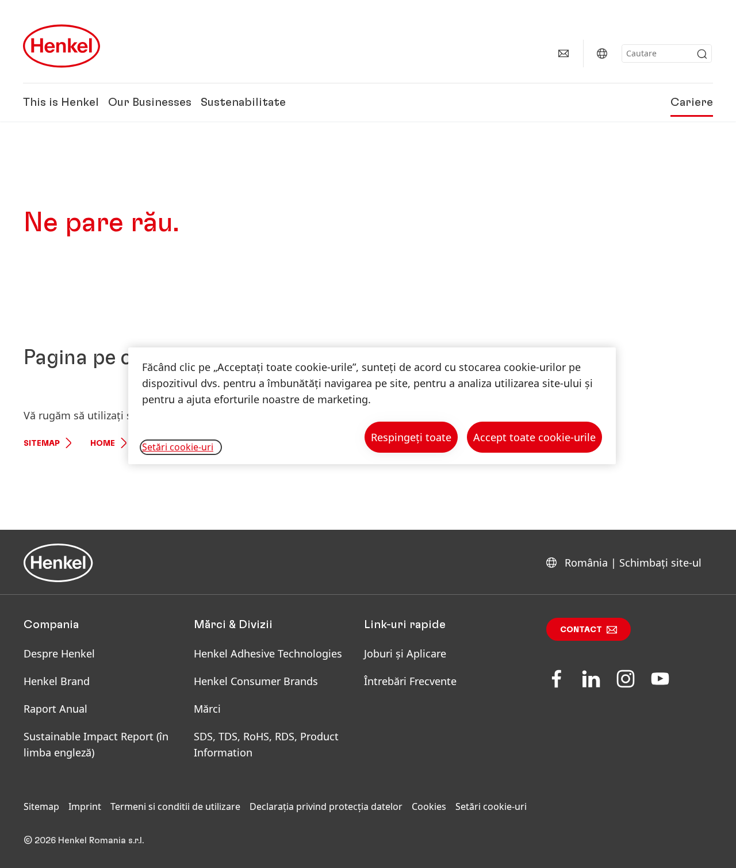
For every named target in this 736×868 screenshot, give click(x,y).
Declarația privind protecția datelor (326, 806)
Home (102, 443)
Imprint (84, 806)
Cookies (429, 806)
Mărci (207, 709)
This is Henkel (61, 102)
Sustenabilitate (243, 102)
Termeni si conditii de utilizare (175, 806)
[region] (372, 405)
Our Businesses (149, 102)
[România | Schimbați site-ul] (602, 53)
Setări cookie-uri (491, 806)
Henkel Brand (57, 681)
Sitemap (42, 443)
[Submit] (702, 54)
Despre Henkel (59, 653)
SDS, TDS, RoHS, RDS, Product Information (266, 744)
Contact (581, 630)
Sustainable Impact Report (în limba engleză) (96, 744)
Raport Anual (55, 709)
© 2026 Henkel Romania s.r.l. (84, 840)
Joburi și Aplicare (405, 653)
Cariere (691, 102)
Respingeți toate (411, 437)
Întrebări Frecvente (410, 681)
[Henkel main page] (61, 46)
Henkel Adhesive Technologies (268, 653)
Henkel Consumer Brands (256, 681)
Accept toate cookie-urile (534, 437)
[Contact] (563, 53)
